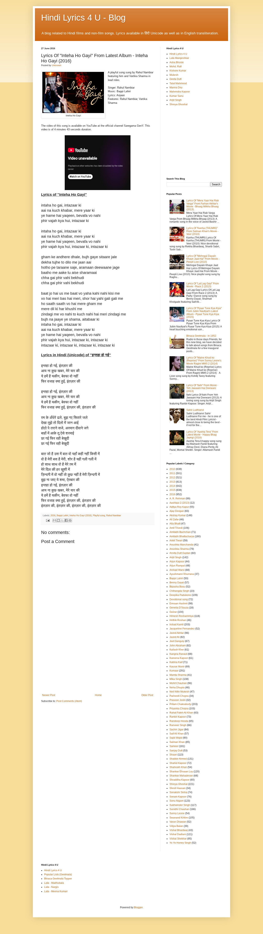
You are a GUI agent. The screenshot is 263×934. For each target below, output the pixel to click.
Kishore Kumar (178, 70)
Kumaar (174, 670)
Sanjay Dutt (176, 750)
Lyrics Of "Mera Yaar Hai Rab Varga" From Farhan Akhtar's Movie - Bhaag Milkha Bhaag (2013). (202, 205)
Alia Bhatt (175, 523)
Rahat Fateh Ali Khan (181, 712)
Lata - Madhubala (54, 882)
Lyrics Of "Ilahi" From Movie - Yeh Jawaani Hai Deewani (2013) (202, 388)
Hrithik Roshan (178, 620)
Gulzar (173, 612)
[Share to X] (62, 520)
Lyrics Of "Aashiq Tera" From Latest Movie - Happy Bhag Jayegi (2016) (202, 434)
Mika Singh (176, 679)
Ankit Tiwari (176, 540)
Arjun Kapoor (177, 561)
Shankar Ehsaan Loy (181, 771)
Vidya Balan (176, 826)
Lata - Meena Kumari (56, 891)
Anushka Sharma (179, 549)
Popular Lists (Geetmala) (58, 874)
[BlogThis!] (58, 520)
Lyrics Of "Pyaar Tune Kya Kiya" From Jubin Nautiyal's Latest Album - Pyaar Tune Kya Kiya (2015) (204, 313)
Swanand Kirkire (179, 817)
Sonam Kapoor (178, 796)
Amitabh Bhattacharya (182, 536)
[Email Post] (47, 520)
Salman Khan (177, 742)
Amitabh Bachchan (180, 532)
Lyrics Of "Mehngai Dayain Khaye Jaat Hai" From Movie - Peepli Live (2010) (202, 259)
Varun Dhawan (178, 821)
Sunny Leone (177, 813)
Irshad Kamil (176, 624)
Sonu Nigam (176, 800)
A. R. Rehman (177, 498)
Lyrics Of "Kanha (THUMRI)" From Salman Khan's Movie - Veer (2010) (202, 231)
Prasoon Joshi (178, 700)
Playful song (99, 515)
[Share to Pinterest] (70, 520)
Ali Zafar (174, 519)
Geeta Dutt (175, 79)
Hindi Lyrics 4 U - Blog (83, 17)
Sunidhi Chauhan (179, 809)
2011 (172, 473)
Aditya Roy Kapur (179, 507)
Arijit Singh (176, 100)
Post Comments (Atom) (69, 701)
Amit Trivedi (176, 528)
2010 (172, 469)
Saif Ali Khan (177, 733)
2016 (53, 515)
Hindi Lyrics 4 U (178, 54)
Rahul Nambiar (113, 515)
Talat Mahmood (178, 83)
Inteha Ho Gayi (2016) (80, 515)
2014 (172, 486)
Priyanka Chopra (179, 708)
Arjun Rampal (177, 565)
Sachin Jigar (176, 729)
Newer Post (48, 695)
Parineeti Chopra (179, 696)
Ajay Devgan (177, 511)
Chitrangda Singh (179, 591)
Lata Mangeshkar (179, 58)
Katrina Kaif (176, 662)
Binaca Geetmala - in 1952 (201, 335)
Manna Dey (176, 87)
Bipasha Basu (177, 586)
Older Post (147, 695)
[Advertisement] (97, 663)
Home (98, 695)
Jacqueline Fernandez (182, 628)
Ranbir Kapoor (178, 716)
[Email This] (54, 520)
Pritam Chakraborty (180, 704)
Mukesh (174, 75)
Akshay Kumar (178, 515)
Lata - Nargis (51, 887)
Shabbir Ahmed (178, 758)
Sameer (174, 746)
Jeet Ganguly (177, 641)
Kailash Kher (177, 649)
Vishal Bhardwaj (179, 830)
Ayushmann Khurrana (182, 574)
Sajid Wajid (176, 737)
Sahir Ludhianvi (195, 410)
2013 (172, 481)
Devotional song (179, 599)
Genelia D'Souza (179, 607)
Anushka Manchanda (181, 544)
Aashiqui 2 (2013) (179, 502)
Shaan (173, 754)
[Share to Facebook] (66, 520)
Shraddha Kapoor (179, 779)
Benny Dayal (177, 582)
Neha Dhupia (177, 687)
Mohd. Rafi (176, 66)
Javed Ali (175, 637)
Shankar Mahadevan (181, 775)
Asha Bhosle (177, 62)
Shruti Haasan (178, 788)
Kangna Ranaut (178, 654)
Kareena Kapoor (179, 658)
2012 (172, 477)
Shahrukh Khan (178, 767)
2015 (172, 490)
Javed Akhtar (177, 633)
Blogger (138, 907)
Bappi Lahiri (62, 515)
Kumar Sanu (176, 96)
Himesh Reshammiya (182, 616)
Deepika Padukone (180, 595)
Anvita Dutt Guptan (180, 553)
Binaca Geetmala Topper (58, 878)
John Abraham (178, 645)
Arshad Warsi (177, 570)
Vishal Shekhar (178, 838)
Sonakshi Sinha (178, 792)
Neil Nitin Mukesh (179, 691)
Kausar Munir (177, 666)
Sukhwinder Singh (180, 805)
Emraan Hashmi (179, 603)
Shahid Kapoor (178, 763)
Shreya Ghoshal (179, 104)
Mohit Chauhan (178, 683)
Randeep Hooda (179, 721)
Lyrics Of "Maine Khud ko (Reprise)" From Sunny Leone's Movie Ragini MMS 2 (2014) (203, 360)
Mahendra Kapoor (180, 91)
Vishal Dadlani (178, 834)
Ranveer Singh (178, 725)
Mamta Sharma (178, 675)
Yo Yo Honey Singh (180, 842)
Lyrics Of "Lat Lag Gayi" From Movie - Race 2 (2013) (202, 285)
